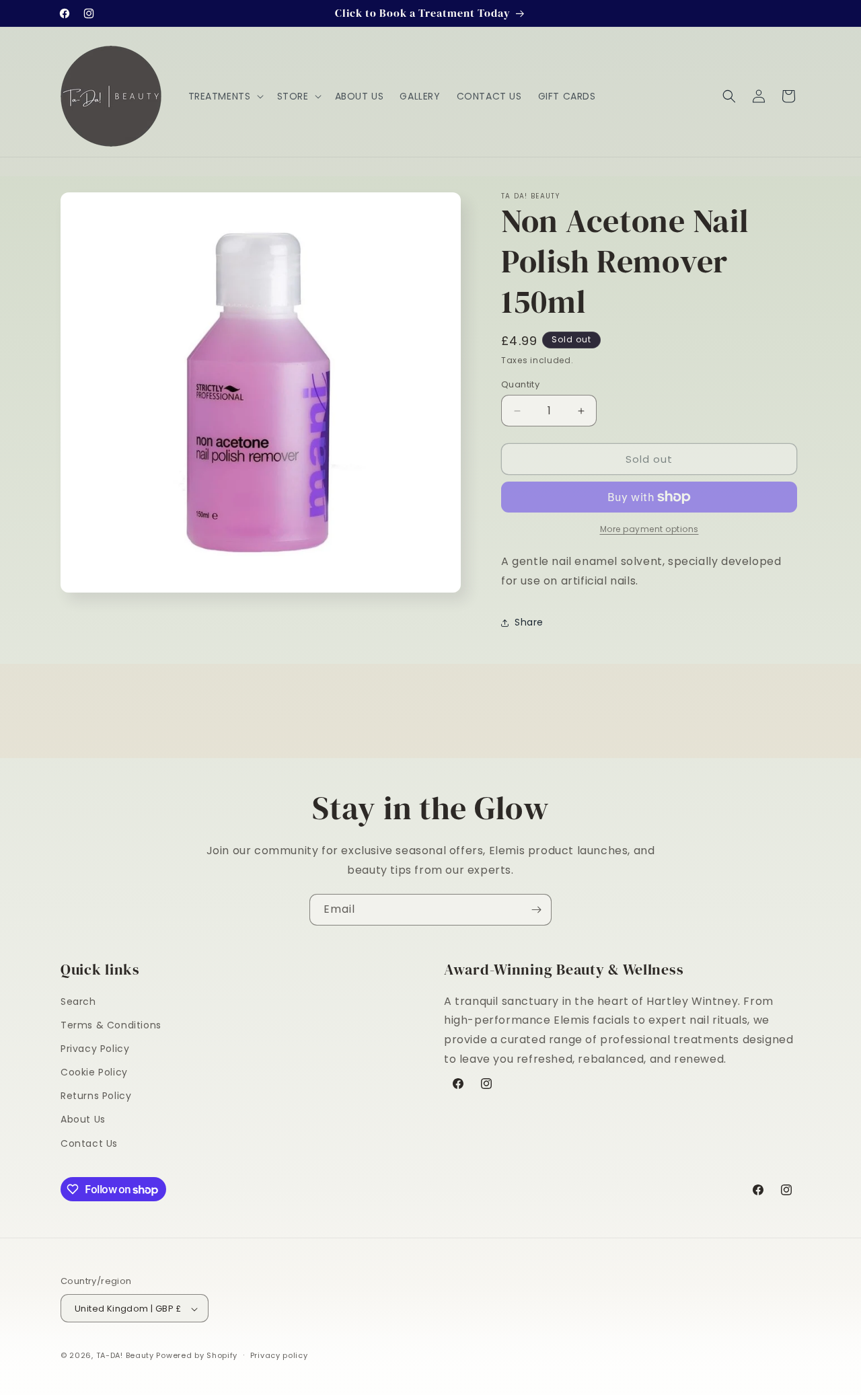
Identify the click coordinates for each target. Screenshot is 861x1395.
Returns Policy (96, 1096)
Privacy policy (279, 1355)
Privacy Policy (95, 1048)
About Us (83, 1120)
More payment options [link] (649, 529)
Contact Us (89, 1143)
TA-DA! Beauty (125, 1356)
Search (78, 1001)
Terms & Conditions (111, 1025)
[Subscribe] (536, 910)
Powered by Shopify (196, 1356)
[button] (224, 96)
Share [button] (529, 622)
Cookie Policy (94, 1072)
